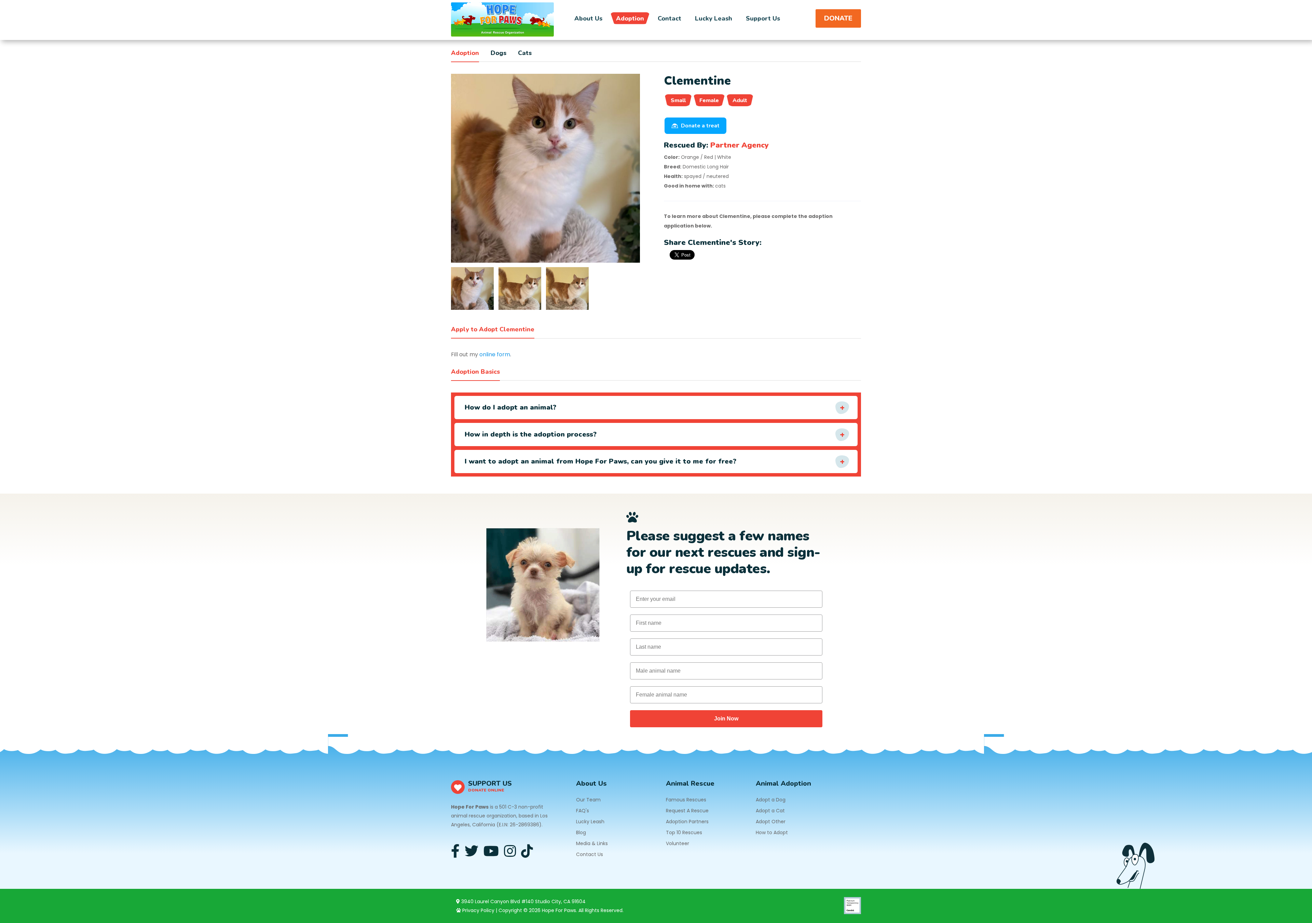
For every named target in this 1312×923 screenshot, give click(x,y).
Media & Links (592, 843)
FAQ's (582, 810)
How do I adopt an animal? (510, 407)
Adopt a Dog (770, 799)
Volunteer (677, 843)
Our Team (588, 799)
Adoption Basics (475, 372)
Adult (740, 100)
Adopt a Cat (770, 810)
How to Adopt (772, 832)
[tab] (472, 288)
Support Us (763, 18)
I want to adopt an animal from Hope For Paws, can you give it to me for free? (600, 461)
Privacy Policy (477, 910)
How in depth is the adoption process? (531, 434)
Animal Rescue (690, 783)
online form (494, 354)
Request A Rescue (687, 810)
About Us (588, 18)
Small (678, 100)
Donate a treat (700, 125)
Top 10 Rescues (684, 832)
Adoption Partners (687, 821)
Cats (525, 53)
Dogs (498, 53)
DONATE (838, 18)
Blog (581, 832)
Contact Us (589, 854)
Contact (669, 18)
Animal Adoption (783, 783)
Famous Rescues (686, 799)
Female (709, 100)
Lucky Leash (713, 18)
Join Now (726, 718)
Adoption (630, 18)
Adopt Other (770, 821)
